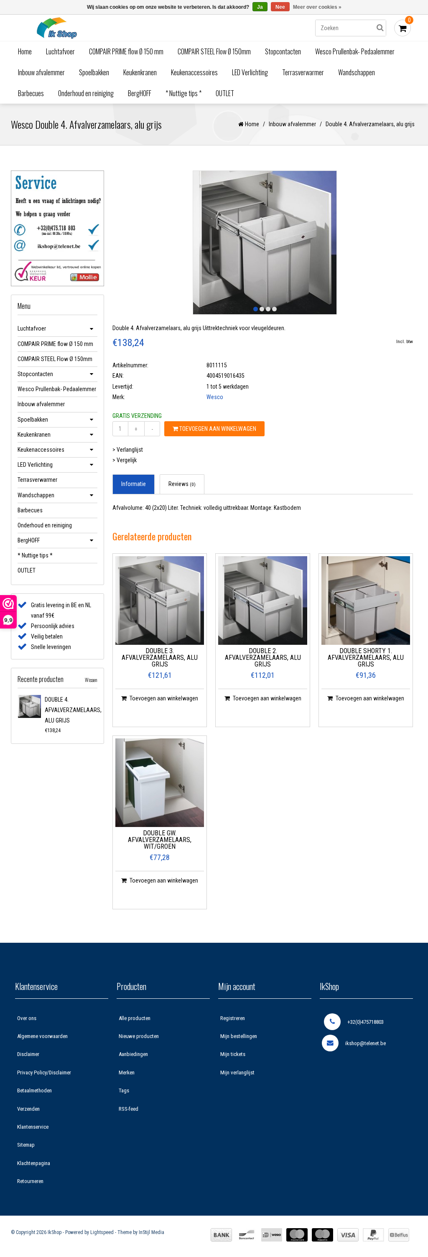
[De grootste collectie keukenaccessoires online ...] (57, 28)
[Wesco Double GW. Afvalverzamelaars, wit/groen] (159, 782)
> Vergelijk (124, 460)
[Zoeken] (380, 28)
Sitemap (26, 1145)
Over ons (26, 1018)
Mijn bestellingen (238, 1036)
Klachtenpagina (33, 1163)
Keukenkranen (140, 72)
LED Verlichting (250, 72)
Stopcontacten (283, 51)
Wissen (91, 679)
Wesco (214, 397)
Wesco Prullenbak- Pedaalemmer (355, 51)
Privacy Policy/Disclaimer (44, 1072)
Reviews (182, 484)
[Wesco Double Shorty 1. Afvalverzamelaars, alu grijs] (365, 600)
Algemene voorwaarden (42, 1036)
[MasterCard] (297, 1235)
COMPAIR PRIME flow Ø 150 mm (126, 51)
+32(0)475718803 (365, 1022)
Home (25, 51)
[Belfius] (398, 1235)
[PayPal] (373, 1235)
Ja (260, 7)
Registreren (232, 1018)
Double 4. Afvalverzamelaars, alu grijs (73, 710)
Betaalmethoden (34, 1090)
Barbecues (31, 93)
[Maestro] (322, 1235)
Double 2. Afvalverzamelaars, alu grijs (263, 658)
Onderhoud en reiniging (86, 93)
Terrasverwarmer (303, 72)
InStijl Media (151, 1232)
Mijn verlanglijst (237, 1072)
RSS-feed (128, 1109)
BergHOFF (139, 93)
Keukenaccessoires (194, 72)
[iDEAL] (271, 1235)
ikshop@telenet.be (365, 1043)
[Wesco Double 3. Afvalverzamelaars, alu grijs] (159, 600)
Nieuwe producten (139, 1036)
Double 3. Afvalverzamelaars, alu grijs (160, 658)
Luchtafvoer (60, 51)
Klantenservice (32, 1127)
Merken (127, 1072)
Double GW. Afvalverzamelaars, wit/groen (159, 840)
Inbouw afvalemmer (41, 72)
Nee (280, 7)
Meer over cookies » (317, 7)
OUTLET (225, 93)
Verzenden (28, 1109)
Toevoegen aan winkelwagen (217, 428)
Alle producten (134, 1018)
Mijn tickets (232, 1054)
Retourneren (30, 1181)
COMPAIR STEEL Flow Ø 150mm (214, 51)
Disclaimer (28, 1054)
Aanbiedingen (133, 1054)
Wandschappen (356, 72)
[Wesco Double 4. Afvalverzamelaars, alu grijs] (29, 706)
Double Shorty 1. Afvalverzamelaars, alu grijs (366, 658)
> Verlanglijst (127, 449)
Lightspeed (102, 1232)
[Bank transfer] (221, 1235)
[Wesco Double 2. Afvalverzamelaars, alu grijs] (262, 600)
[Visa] (348, 1235)
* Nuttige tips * (183, 93)
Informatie (133, 484)
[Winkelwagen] (402, 28)
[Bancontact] (246, 1235)
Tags (124, 1090)
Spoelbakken (94, 72)
